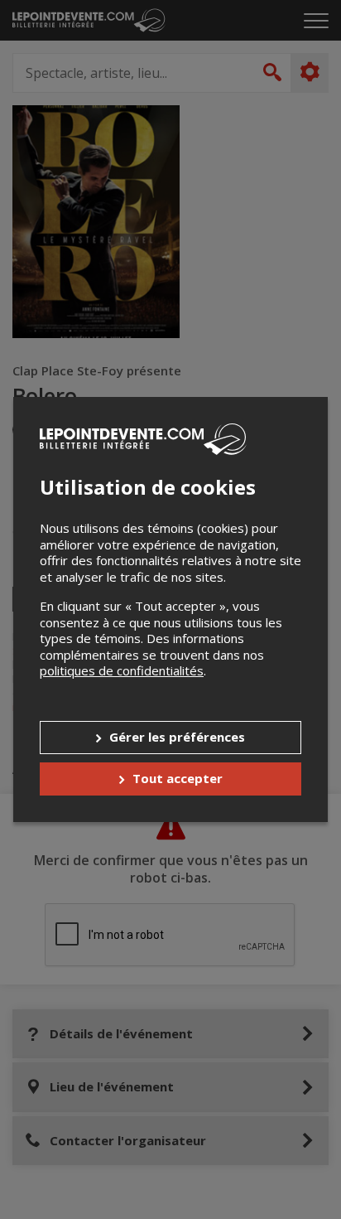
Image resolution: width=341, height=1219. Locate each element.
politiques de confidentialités (122, 670)
